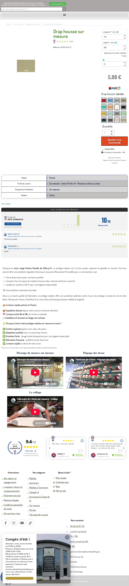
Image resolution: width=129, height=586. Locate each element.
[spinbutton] (114, 37)
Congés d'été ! (18, 539)
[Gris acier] (117, 113)
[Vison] (123, 100)
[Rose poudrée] (117, 120)
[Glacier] (110, 113)
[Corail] (110, 107)
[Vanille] (123, 120)
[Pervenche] (110, 100)
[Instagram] (14, 523)
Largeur (109, 42)
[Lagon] (103, 107)
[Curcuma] (103, 113)
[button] (57, 4)
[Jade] (123, 113)
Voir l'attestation (13, 224)
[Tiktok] (30, 523)
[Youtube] (22, 523)
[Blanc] (117, 107)
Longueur (109, 32)
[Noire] (123, 107)
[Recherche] (64, 9)
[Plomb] (110, 120)
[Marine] (103, 120)
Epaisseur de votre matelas (115, 54)
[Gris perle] (117, 100)
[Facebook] (5, 523)
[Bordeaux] (103, 100)
